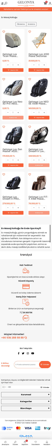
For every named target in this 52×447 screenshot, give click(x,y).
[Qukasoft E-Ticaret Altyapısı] (26, 436)
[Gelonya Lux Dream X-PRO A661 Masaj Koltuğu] (13, 183)
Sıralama (31, 24)
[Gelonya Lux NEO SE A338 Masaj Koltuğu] (39, 87)
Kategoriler (26, 401)
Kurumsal (26, 394)
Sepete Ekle (14, 70)
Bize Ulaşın (26, 408)
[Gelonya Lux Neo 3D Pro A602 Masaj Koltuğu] (13, 87)
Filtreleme (21, 24)
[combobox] (4, 387)
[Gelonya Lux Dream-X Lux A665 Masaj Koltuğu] (39, 135)
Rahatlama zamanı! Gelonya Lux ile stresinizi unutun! (26, 9)
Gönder (46, 364)
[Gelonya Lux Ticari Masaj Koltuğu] (13, 40)
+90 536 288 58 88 (12, 337)
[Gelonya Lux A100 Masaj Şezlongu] (39, 40)
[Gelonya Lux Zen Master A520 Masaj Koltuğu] (13, 135)
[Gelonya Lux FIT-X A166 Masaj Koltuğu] (39, 183)
